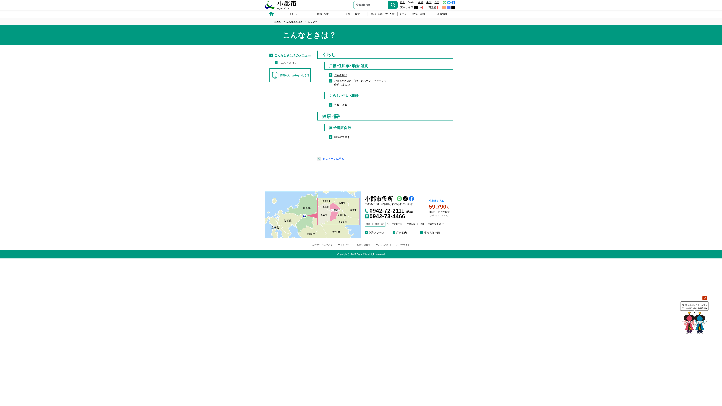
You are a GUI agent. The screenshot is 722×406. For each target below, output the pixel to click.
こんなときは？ (287, 62)
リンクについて (384, 244)
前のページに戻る (333, 158)
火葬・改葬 (340, 104)
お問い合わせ (363, 244)
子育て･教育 (352, 13)
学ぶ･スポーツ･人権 (382, 13)
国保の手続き (342, 137)
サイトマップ (344, 244)
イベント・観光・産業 (412, 13)
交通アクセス (376, 232)
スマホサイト (403, 244)
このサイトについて (322, 244)
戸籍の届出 (340, 75)
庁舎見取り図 (432, 232)
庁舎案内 (401, 232)
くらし (293, 13)
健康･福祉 (323, 13)
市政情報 (442, 13)
